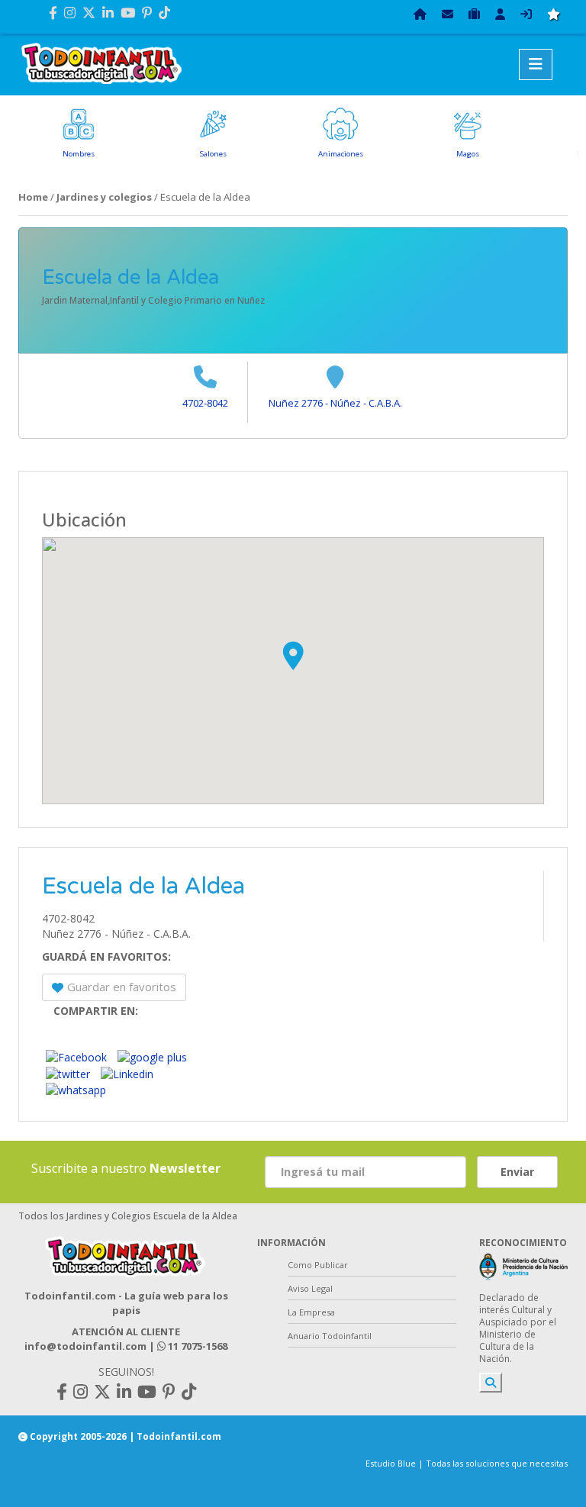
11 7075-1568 (196, 1346)
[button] (293, 655)
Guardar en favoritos (121, 986)
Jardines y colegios (104, 197)
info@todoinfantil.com (85, 1346)
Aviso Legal (310, 1288)
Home (33, 197)
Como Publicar (318, 1264)
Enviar (517, 1171)
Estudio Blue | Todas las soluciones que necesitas (466, 1463)
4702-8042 (205, 403)
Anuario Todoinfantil (330, 1335)
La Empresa (311, 1312)
